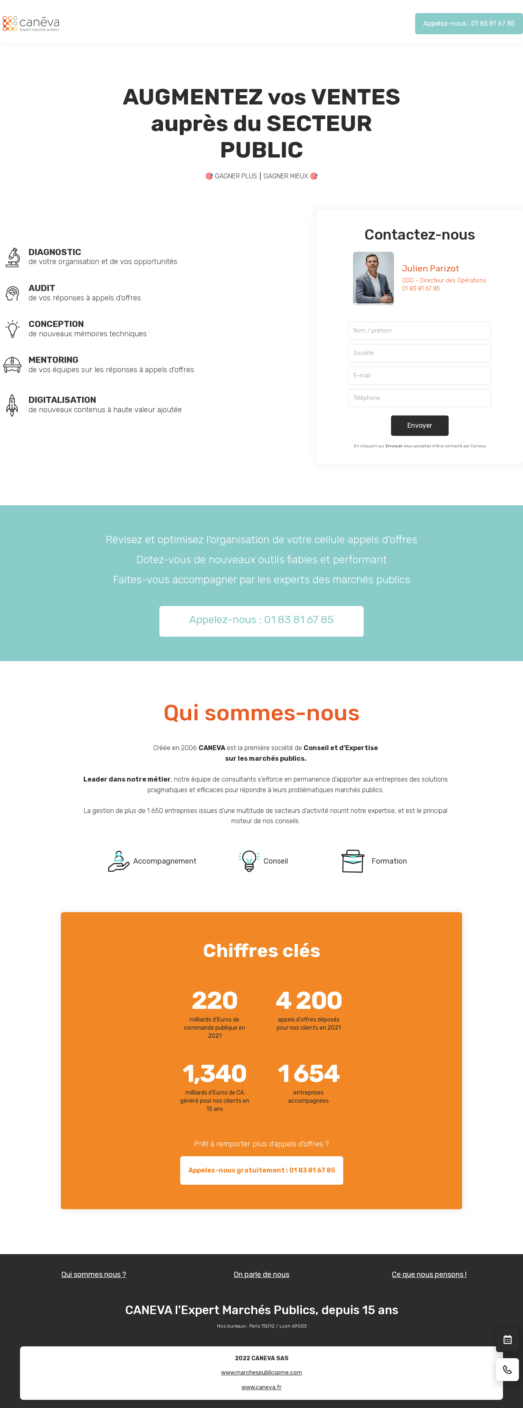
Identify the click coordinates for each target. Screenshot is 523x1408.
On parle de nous (261, 1274)
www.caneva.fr (261, 1387)
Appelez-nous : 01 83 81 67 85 (469, 23)
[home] (30, 23)
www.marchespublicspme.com (261, 1372)
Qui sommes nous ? (93, 1274)
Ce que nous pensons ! (429, 1274)
